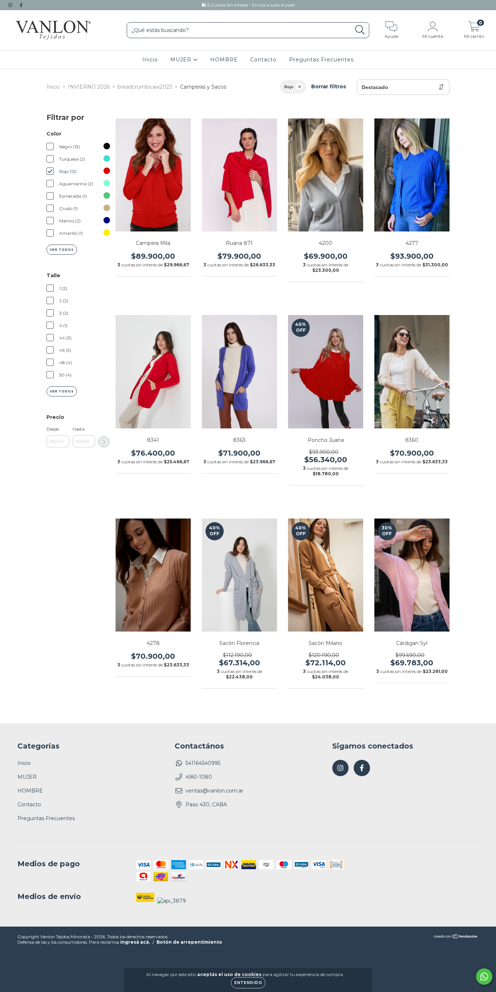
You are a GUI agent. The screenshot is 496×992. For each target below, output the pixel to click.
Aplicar (103, 441)
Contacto (263, 59)
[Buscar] (360, 30)
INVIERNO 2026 (89, 87)
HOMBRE (224, 59)
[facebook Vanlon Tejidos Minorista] (21, 5)
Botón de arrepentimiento (189, 942)
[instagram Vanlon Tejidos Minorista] (10, 5)
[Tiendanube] (456, 937)
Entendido (248, 982)
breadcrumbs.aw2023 (145, 87)
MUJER (181, 59)
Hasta (79, 429)
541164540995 (203, 763)
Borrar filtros (328, 86)
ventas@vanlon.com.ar (214, 790)
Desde (52, 429)
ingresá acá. (135, 942)
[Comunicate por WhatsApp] (484, 976)
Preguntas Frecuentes (321, 59)
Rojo (288, 87)
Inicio (150, 59)
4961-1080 (199, 777)
